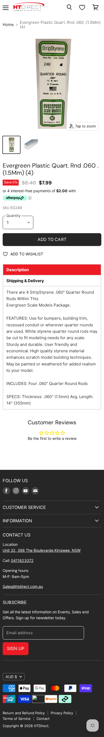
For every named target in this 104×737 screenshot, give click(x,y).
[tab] (52, 269)
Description (17, 270)
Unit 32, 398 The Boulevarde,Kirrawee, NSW (42, 550)
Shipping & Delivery (25, 281)
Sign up (15, 648)
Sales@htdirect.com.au (23, 586)
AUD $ (11, 676)
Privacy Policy (62, 713)
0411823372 (22, 560)
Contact (43, 718)
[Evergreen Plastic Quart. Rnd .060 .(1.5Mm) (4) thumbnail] (11, 144)
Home (8, 24)
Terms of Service (17, 718)
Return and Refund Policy (24, 713)
